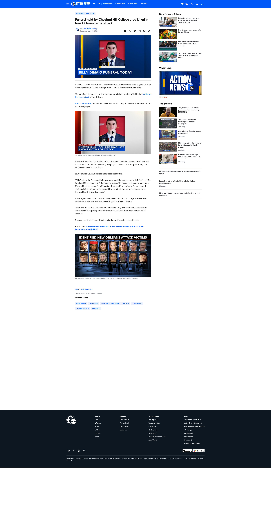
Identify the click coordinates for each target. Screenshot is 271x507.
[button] (67, 3)
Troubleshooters (154, 423)
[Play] (180, 83)
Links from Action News (157, 437)
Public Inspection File (150, 458)
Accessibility (188, 433)
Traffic (97, 426)
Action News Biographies (193, 423)
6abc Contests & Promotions (194, 426)
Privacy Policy (70, 458)
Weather (98, 423)
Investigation (153, 420)
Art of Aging (153, 440)
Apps (97, 437)
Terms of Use (126, 458)
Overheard (152, 433)
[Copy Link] (149, 31)
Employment (188, 437)
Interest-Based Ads (136, 458)
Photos (97, 433)
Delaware (143, 4)
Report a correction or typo (83, 289)
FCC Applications (162, 458)
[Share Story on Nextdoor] (139, 31)
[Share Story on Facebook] (125, 31)
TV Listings (188, 430)
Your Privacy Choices (82, 458)
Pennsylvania (120, 4)
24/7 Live (96, 4)
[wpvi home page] (71, 420)
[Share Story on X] (130, 31)
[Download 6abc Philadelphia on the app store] (188, 450)
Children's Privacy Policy (96, 458)
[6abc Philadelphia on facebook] (68, 451)
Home (97, 420)
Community (188, 440)
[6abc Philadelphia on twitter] (74, 451)
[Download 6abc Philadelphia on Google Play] (199, 450)
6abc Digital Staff (88, 28)
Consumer (152, 426)
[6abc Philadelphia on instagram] (79, 451)
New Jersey (132, 4)
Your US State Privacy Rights (113, 458)
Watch (97, 430)
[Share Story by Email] (144, 31)
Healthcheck (153, 430)
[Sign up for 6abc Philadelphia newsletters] (84, 451)
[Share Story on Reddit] (134, 31)
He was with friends (83, 103)
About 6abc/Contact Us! (192, 420)
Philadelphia (107, 4)
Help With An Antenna (192, 443)
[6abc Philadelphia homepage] (81, 3)
